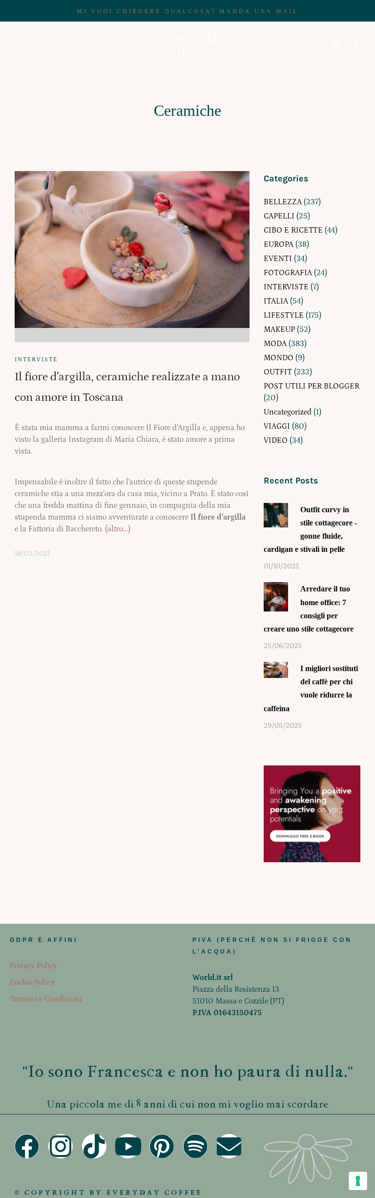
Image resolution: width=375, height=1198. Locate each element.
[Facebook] (27, 1146)
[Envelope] (229, 1146)
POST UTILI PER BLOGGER (311, 386)
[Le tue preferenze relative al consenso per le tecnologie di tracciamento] (358, 1181)
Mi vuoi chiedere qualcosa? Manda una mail (187, 11)
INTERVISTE (36, 359)
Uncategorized (288, 412)
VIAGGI (277, 426)
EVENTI (278, 258)
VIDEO (276, 440)
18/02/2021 (32, 554)
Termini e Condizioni (46, 999)
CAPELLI (279, 216)
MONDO (278, 357)
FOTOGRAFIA (288, 272)
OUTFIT (278, 372)
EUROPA (278, 244)
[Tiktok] (94, 1146)
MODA (275, 343)
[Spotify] (195, 1146)
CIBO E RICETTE (293, 230)
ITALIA (276, 301)
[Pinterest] (161, 1146)
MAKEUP (279, 329)
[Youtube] (128, 1146)
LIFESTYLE (284, 315)
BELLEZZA (283, 201)
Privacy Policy (33, 965)
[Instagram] (60, 1146)
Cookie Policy (32, 982)
